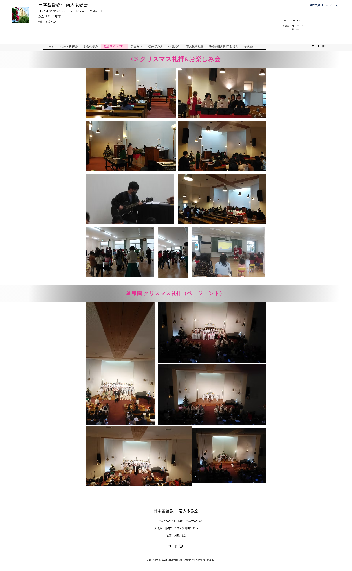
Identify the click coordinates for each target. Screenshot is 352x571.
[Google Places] (313, 46)
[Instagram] (324, 46)
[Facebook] (318, 46)
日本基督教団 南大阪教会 (63, 4)
